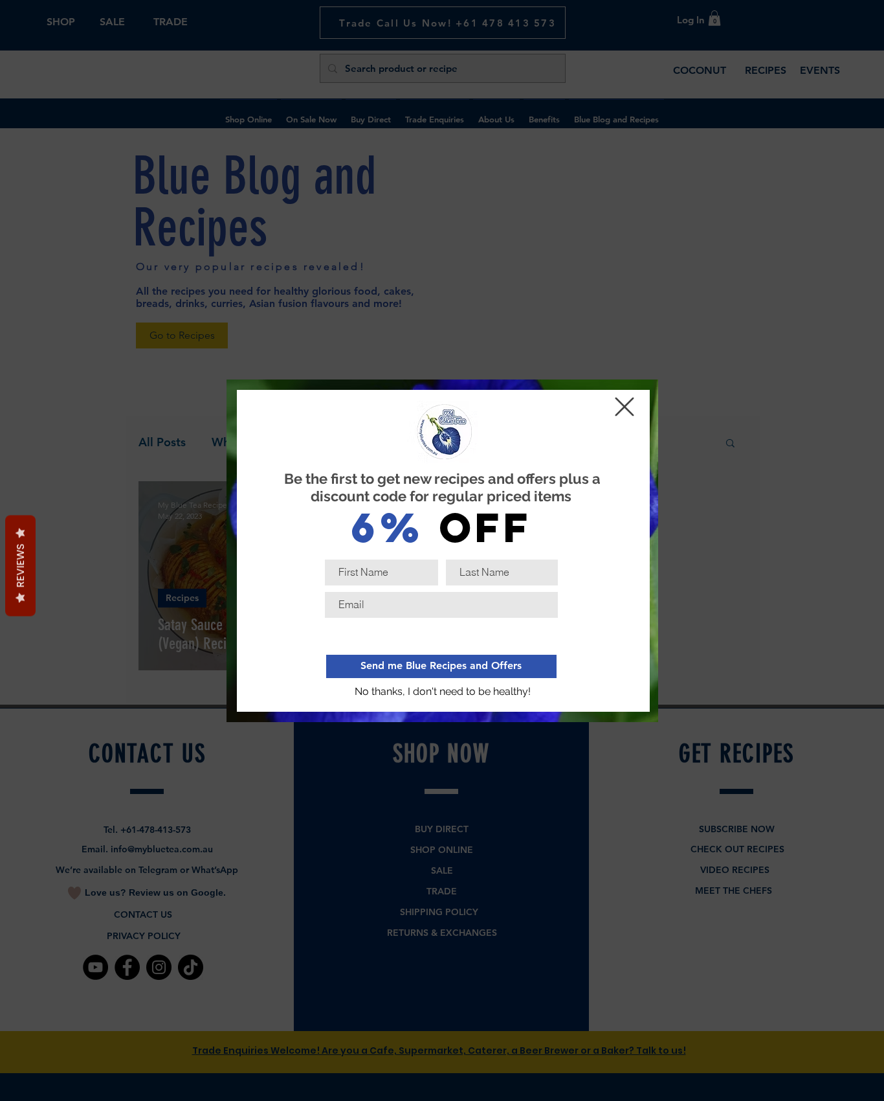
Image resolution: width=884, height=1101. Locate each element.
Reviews (20, 566)
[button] (443, 692)
